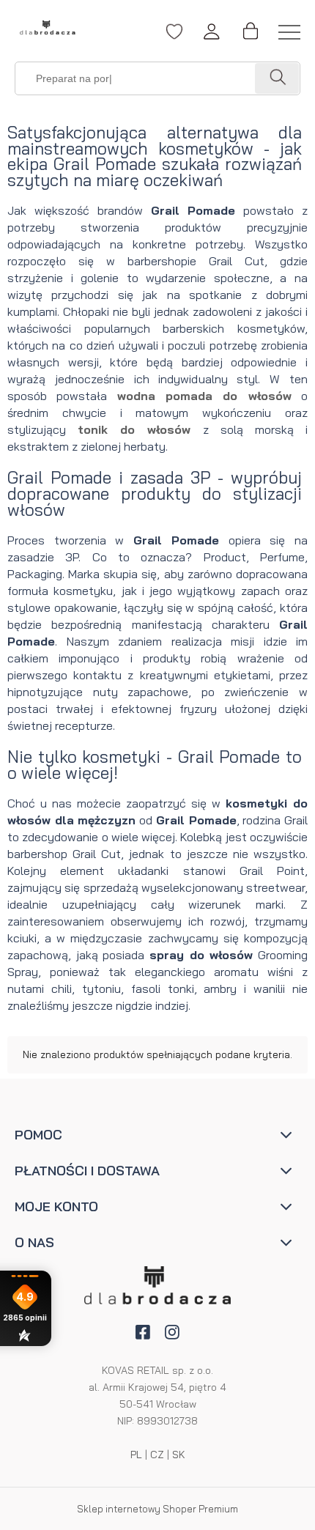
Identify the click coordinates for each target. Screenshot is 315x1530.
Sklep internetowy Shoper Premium (157, 1509)
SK (178, 1454)
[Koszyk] (250, 31)
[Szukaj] (277, 78)
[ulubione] (174, 39)
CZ (157, 1454)
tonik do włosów (134, 429)
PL (136, 1454)
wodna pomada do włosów (204, 395)
